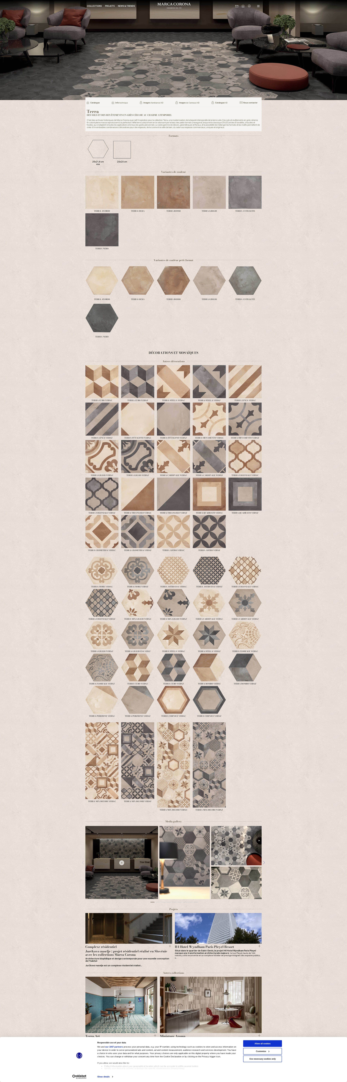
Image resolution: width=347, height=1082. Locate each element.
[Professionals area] (249, 6)
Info (121, 103)
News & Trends (126, 6)
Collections (94, 6)
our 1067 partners (114, 1047)
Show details (103, 1077)
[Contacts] (236, 6)
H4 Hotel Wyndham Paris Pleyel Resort (204, 946)
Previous (83, 862)
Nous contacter (250, 103)
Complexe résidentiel (101, 946)
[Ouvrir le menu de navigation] (258, 6)
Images (153, 103)
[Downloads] (243, 6)
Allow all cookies (263, 1043)
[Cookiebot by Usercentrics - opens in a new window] (79, 1077)
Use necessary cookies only (262, 1059)
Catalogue (95, 103)
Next (264, 862)
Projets (110, 6)
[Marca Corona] (174, 6)
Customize (261, 1051)
